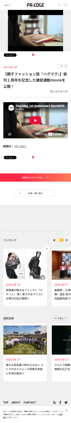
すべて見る (58, 318)
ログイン (7, 5)
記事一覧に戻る (35, 193)
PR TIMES (20, 146)
